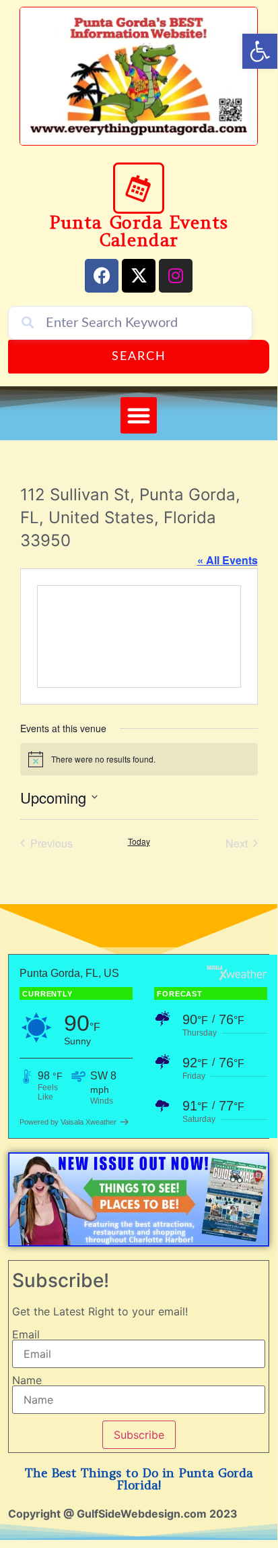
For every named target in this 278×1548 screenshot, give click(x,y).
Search (139, 357)
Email (26, 1334)
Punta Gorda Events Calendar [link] (138, 231)
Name (27, 1380)
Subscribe (139, 1434)
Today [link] (139, 841)
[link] (259, 51)
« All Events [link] (227, 560)
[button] (138, 415)
